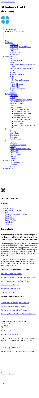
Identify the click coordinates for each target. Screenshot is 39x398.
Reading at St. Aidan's (17, 88)
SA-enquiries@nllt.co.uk (9, 334)
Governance (14, 45)
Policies (12, 105)
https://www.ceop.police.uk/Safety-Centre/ (15, 281)
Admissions (14, 96)
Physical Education (16, 84)
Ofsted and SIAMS (16, 104)
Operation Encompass (21, 109)
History (12, 76)
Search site (4, 374)
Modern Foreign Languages (19, 80)
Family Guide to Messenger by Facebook (15, 303)
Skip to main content (8, 2)
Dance (12, 62)
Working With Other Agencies (24, 125)
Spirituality (13, 164)
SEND (12, 127)
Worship (12, 166)
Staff (11, 51)
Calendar (13, 131)
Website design (6, 351)
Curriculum (9, 56)
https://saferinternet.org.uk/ (10, 285)
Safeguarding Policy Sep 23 (10, 288)
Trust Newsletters (15, 139)
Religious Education (16, 90)
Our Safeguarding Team (22, 111)
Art (11, 58)
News (7, 129)
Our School (9, 43)
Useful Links (18, 123)
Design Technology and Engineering (22, 64)
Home (7, 41)
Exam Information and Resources (21, 100)
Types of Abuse (19, 121)
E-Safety (12, 147)
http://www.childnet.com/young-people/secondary (18, 277)
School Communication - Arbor (20, 149)
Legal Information (13, 348)
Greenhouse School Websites (24, 351)
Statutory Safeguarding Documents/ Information (22, 118)
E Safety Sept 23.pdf (8, 292)
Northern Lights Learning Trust (20, 47)
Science (12, 92)
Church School (10, 160)
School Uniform (15, 155)
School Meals (14, 153)
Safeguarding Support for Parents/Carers (22, 114)
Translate (21, 31)
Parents (7, 141)
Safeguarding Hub (16, 107)
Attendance (13, 143)
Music (12, 82)
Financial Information (17, 102)
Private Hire (14, 49)
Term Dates (13, 156)
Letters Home (14, 133)
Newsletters (14, 137)
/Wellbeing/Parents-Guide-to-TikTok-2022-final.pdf (18, 314)
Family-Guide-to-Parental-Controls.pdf (14, 306)
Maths (12, 78)
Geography (13, 72)
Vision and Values (16, 53)
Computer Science (16, 60)
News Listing (14, 135)
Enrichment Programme (18, 145)
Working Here (14, 54)
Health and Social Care (17, 74)
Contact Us (9, 168)
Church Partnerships (16, 162)
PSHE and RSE (15, 86)
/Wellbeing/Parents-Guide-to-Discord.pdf (15, 310)
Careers (12, 98)
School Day (14, 151)
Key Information (11, 94)
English (12, 66)
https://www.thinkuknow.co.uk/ (11, 274)
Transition (13, 158)
